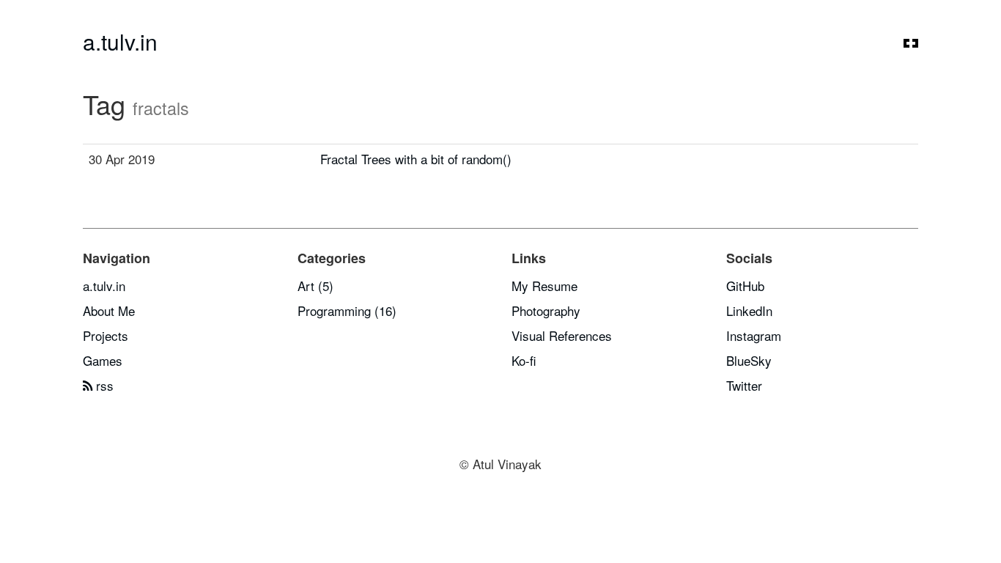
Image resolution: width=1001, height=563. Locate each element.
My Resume (544, 285)
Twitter (744, 385)
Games (102, 360)
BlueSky (749, 360)
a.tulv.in (120, 41)
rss (103, 385)
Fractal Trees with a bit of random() (415, 159)
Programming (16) (347, 310)
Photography (545, 310)
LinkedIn (749, 310)
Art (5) (315, 285)
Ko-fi (523, 360)
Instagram (753, 335)
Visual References (561, 335)
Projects (105, 335)
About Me (109, 310)
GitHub (745, 285)
